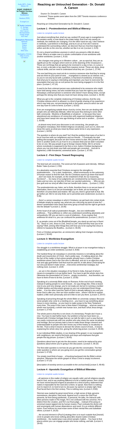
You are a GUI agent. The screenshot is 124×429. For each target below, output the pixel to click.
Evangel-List (24, 22)
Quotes (24, 43)
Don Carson (24, 31)
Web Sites (24, 51)
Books (24, 47)
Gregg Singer (24, 34)
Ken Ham (24, 36)
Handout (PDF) (24, 18)
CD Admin (24, 58)
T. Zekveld (24, 29)
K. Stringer (24, 27)
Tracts (24, 49)
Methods (24, 41)
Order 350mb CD (26, 5)
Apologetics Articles (24, 54)
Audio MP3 (22, 4)
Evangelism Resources (24, 40)
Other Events (24, 56)
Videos (24, 45)
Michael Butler (24, 33)
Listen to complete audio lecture (50, 33)
